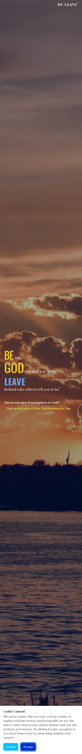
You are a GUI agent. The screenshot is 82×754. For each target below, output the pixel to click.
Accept (28, 747)
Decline (11, 747)
